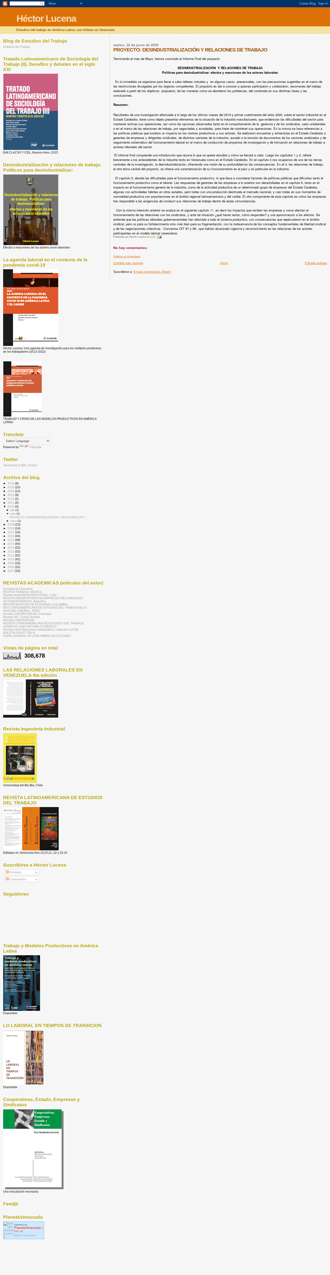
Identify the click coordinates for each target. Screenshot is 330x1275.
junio (13, 513)
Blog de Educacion (25, 1235)
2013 (11, 547)
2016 (11, 536)
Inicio (224, 263)
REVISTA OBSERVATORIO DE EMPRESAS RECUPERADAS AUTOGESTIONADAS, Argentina (43, 600)
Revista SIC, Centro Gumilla (21, 617)
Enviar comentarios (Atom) (152, 272)
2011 (11, 555)
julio (12, 510)
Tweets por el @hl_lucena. (20, 465)
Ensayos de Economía (18, 588)
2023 (11, 494)
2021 (11, 502)
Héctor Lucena (46, 18)
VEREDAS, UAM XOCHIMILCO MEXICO (29, 626)
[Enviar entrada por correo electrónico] (159, 236)
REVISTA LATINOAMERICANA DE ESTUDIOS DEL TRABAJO (43, 623)
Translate (35, 447)
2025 (11, 487)
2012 (11, 551)
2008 (11, 566)
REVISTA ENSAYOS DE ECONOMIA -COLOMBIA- (35, 604)
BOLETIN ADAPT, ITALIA (19, 632)
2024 (11, 491)
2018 (11, 528)
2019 (11, 524)
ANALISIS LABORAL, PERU (21, 610)
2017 (11, 532)
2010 (11, 559)
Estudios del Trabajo (16, 46)
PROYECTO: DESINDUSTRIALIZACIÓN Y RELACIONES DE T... (48, 517)
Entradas (15, 872)
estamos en (28, 1228)
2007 (11, 570)
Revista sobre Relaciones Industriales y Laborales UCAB (40, 629)
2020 (11, 506)
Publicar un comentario (126, 256)
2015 (11, 539)
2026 (11, 483)
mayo (14, 520)
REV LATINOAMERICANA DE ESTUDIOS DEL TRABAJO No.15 (45, 607)
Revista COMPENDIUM (18, 620)
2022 (11, 498)
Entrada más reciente (128, 263)
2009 (11, 563)
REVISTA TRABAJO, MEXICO (22, 591)
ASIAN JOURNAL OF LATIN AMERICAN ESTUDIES (37, 635)
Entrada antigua (316, 263)
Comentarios (17, 879)
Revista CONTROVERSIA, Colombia (27, 613)
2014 (11, 543)
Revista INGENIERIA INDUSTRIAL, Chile (30, 595)
